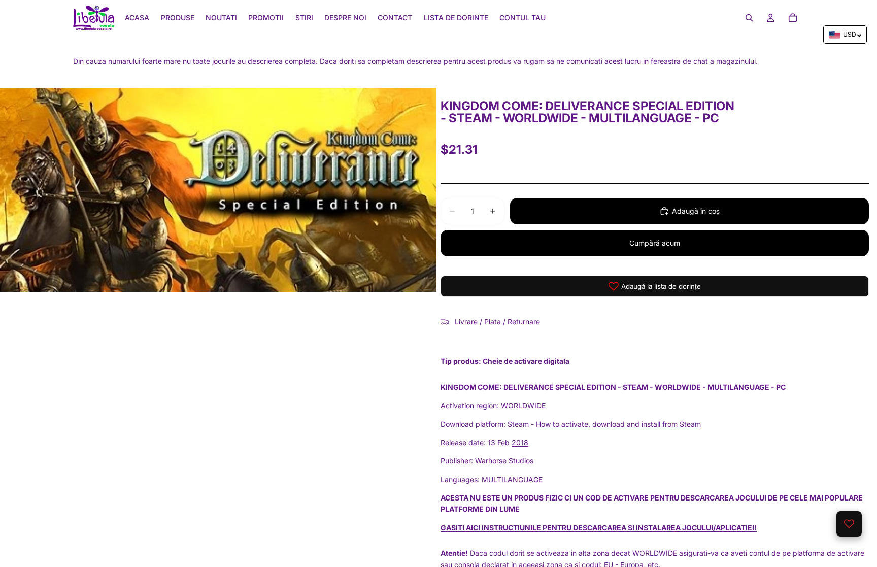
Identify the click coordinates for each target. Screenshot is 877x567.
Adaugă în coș (696, 211)
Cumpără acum (654, 243)
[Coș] (793, 18)
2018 (520, 442)
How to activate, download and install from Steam (618, 424)
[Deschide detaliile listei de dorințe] (849, 524)
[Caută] (749, 18)
